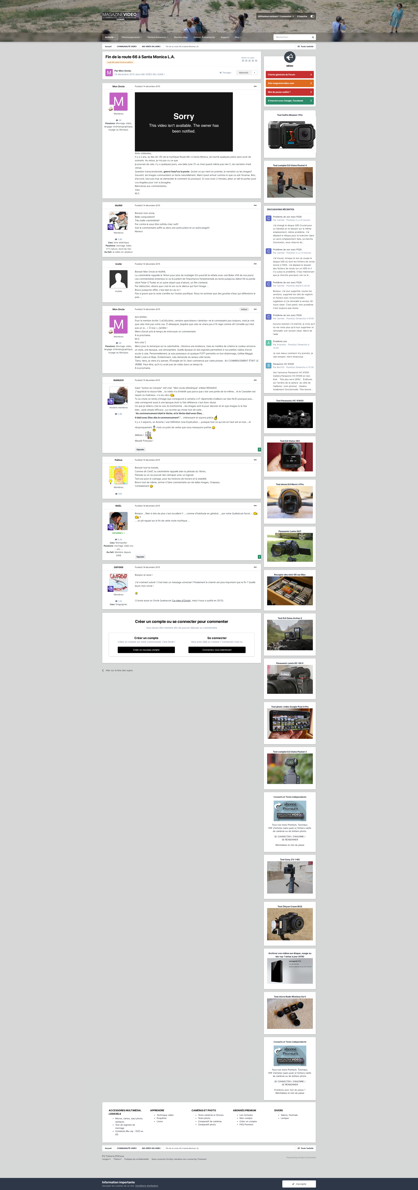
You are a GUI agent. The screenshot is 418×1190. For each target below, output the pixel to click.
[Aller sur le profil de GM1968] (119, 582)
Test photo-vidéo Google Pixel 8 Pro (290, 706)
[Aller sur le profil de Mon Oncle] (109, 72)
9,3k (119, 539)
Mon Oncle (119, 86)
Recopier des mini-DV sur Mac (290, 574)
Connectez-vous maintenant (217, 649)
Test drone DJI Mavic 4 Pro (290, 484)
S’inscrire (302, 16)
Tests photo (204, 1118)
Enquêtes (162, 1118)
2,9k (119, 414)
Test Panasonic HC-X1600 (290, 400)
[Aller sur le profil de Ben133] (268, 365)
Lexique (285, 1118)
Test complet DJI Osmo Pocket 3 (290, 751)
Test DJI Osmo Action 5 (290, 618)
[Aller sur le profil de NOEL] (119, 521)
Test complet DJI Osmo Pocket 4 (290, 165)
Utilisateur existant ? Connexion (275, 16)
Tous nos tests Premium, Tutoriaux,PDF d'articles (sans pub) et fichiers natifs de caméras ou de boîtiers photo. (289, 827)
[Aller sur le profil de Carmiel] (268, 218)
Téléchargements (130, 37)
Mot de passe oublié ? (279, 92)
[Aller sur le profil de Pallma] (119, 475)
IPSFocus (119, 1156)
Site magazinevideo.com (281, 83)
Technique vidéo (165, 1115)
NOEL (118, 505)
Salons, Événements (204, 37)
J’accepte (300, 1183)
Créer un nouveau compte (146, 649)
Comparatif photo (207, 1124)
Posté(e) (147, 86)
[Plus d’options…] (255, 86)
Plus (237, 37)
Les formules (246, 1115)
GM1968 (118, 567)
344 (119, 493)
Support (225, 37)
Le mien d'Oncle (181, 600)
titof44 (118, 205)
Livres (160, 1121)
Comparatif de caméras (210, 1121)
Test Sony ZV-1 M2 (290, 859)
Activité (109, 37)
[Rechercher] (313, 37)
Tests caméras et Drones (211, 1115)
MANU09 (118, 380)
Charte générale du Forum (281, 74)
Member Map (181, 37)
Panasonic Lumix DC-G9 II (289, 663)
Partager (226, 72)
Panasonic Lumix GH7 (290, 531)
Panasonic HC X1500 (283, 364)
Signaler (140, 449)
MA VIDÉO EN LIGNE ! (153, 74)
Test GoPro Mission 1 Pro (290, 115)
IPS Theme (107, 1156)
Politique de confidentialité (136, 1159)
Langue (105, 1159)
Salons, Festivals (289, 1115)
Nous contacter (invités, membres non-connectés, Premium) (179, 1159)
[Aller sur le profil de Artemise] (268, 343)
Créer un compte (248, 1121)
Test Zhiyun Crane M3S (290, 906)
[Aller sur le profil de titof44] (119, 221)
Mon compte (246, 1118)
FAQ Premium (246, 1124)
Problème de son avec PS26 (287, 216)
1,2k (119, 601)
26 (119, 120)
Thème (116, 1159)
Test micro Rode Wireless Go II (290, 996)
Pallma (118, 460)
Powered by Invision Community (301, 1157)
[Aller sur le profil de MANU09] (119, 395)
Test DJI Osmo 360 (290, 441)
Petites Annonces (157, 37)
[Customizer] (312, 16)
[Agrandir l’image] (172, 395)
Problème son (280, 341)
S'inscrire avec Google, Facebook (285, 100)
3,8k (119, 239)
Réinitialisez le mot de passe (289, 845)
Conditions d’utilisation (146, 1185)
